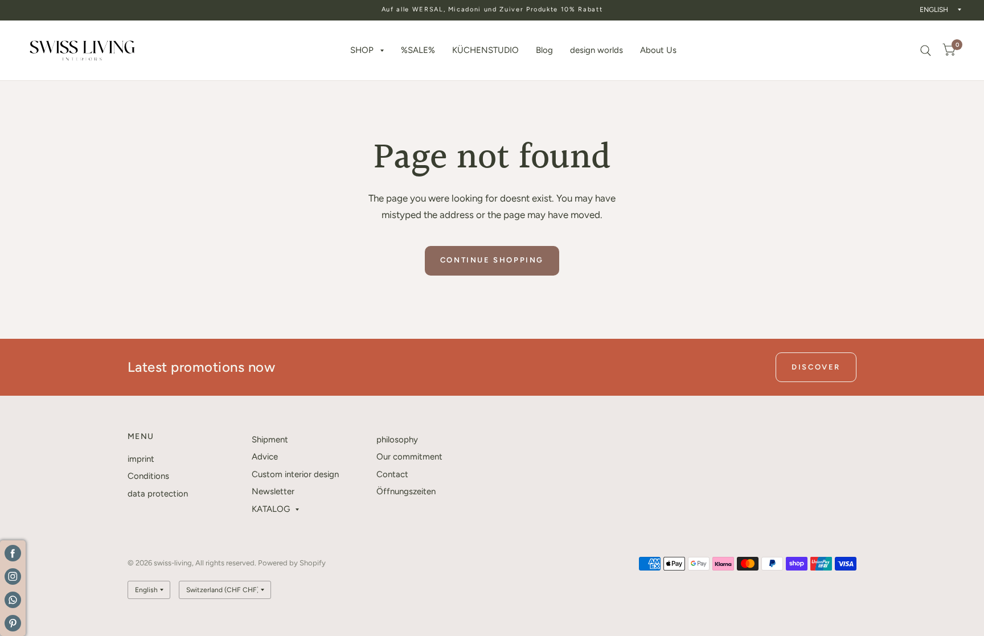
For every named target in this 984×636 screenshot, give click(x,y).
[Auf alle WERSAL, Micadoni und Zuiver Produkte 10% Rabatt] (492, 10)
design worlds (596, 50)
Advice (265, 457)
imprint (141, 459)
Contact (392, 474)
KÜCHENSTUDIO (485, 50)
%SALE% (418, 50)
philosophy (397, 439)
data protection (158, 494)
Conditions (148, 476)
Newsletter (273, 491)
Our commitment (409, 457)
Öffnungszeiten (406, 491)
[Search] (926, 50)
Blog (544, 50)
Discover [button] (816, 367)
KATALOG (271, 509)
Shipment (270, 439)
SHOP (362, 50)
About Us (658, 50)
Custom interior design (295, 474)
